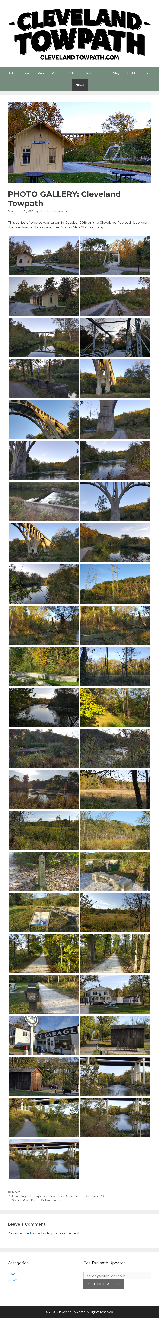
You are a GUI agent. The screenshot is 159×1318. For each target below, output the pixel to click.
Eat (103, 73)
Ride (89, 73)
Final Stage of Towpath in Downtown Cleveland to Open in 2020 (58, 1196)
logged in (38, 1233)
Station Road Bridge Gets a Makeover (38, 1200)
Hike (12, 73)
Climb (74, 73)
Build (131, 73)
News (79, 85)
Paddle (57, 73)
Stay (116, 73)
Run (41, 73)
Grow (146, 73)
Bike (26, 73)
